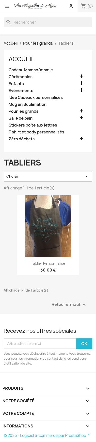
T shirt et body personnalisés (36, 132)
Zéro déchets (22, 139)
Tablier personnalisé (48, 263)
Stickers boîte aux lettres (33, 125)
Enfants (16, 83)
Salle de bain (20, 118)
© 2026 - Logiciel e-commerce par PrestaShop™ (47, 435)
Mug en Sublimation (28, 104)
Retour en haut (69, 304)
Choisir (48, 176)
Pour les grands (23, 111)
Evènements (21, 90)
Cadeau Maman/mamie (31, 70)
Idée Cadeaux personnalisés (36, 97)
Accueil (21, 59)
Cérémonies (20, 76)
